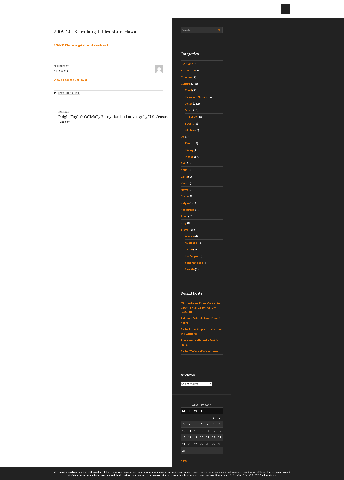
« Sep (184, 460)
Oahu (184, 196)
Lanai (184, 176)
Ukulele (190, 130)
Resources (188, 209)
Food (188, 90)
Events (189, 143)
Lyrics (193, 116)
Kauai (184, 169)
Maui (184, 183)
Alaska (189, 236)
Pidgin (185, 203)
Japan (189, 249)
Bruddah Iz (188, 70)
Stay (184, 223)
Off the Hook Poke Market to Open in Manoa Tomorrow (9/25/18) (200, 307)
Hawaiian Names (196, 97)
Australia (191, 242)
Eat (183, 163)
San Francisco (194, 262)
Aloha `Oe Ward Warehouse (199, 351)
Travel (185, 229)
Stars (184, 216)
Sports (189, 123)
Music (189, 110)
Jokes (189, 103)
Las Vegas (191, 256)
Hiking (189, 150)
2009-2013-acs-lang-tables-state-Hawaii (81, 45)
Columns (186, 77)
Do (183, 136)
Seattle (190, 269)
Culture (186, 83)
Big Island (187, 63)
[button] (285, 9)
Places (189, 156)
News (184, 189)
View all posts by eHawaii (70, 79)
